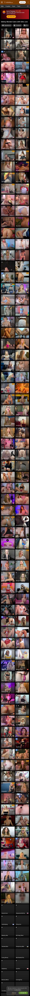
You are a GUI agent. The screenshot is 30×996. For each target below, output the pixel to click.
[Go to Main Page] (9, 2)
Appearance (7, 25)
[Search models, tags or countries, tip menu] (27, 6)
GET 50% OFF (11, 16)
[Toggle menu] (2, 2)
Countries (18, 25)
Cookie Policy (17, 989)
